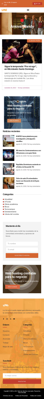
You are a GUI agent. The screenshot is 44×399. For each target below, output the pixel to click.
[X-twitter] (10, 319)
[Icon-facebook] (3, 319)
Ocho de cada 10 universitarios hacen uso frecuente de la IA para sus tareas (27, 180)
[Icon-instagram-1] (7, 319)
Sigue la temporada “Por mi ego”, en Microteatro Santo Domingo (20, 67)
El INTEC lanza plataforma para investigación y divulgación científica (26, 138)
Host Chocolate (22, 392)
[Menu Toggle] (28, 10)
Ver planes (14, 120)
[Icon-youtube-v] (14, 319)
